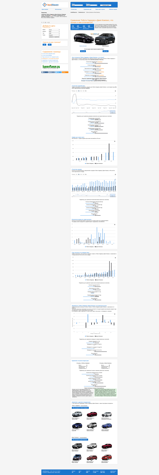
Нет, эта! (105, 51)
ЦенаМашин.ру (74, 12)
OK (64, 72)
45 (78, 26)
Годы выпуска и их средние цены (50, 57)
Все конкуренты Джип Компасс (80, 439)
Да (44, 44)
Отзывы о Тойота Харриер (83, 363)
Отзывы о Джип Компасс (105, 363)
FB (44, 72)
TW (57, 72)
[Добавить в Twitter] (47, 23)
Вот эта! (83, 51)
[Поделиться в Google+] (44, 23)
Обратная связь (50, 472)
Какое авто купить (100, 9)
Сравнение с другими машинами (50, 61)
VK (51, 72)
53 (84, 26)
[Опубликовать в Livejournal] (42, 23)
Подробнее (100, 61)
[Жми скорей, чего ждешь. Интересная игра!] (51, 68)
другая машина (84, 405)
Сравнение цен (87, 9)
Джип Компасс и (75, 450)
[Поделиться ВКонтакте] (49, 23)
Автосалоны (58, 9)
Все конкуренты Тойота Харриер (80, 407)
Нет (49, 44)
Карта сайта (57, 472)
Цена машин (45, 9)
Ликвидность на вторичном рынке (50, 58)
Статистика (74, 9)
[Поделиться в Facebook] (45, 23)
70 (73, 26)
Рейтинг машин (113, 9)
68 (89, 26)
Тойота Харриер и (75, 418)
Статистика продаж (47, 55)
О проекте (45, 472)
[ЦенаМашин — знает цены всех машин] (50, 6)
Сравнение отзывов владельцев (50, 60)
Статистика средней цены (48, 53)
